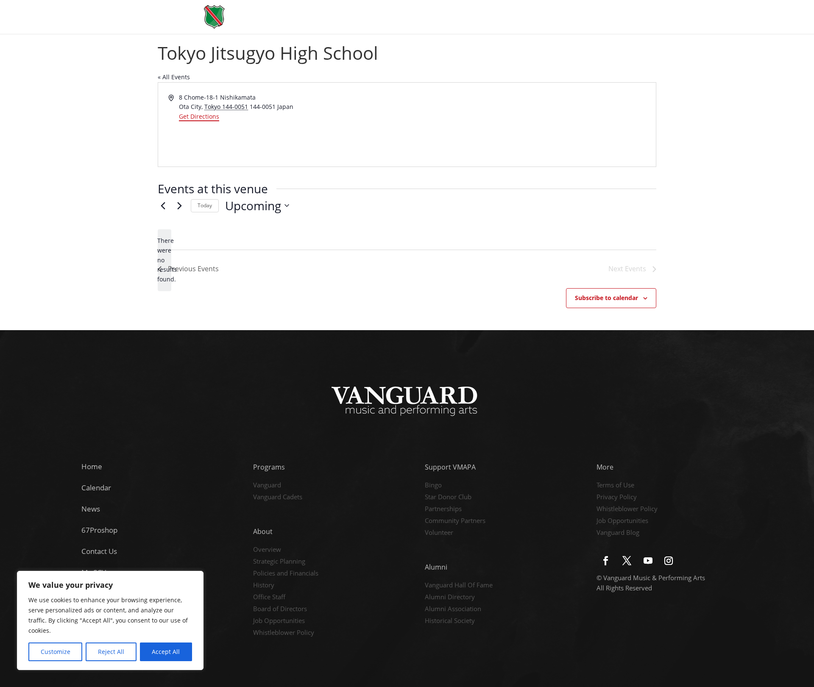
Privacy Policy (617, 497)
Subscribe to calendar (606, 298)
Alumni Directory (450, 597)
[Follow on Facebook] (605, 561)
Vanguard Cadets (277, 497)
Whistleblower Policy (283, 633)
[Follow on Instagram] (668, 560)
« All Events (174, 77)
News (90, 509)
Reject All (111, 652)
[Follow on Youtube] (648, 561)
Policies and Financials (285, 573)
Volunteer (439, 533)
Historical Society (450, 621)
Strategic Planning (279, 562)
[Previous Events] (163, 205)
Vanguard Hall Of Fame (459, 585)
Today (205, 205)
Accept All (166, 652)
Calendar (96, 487)
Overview (267, 550)
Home (91, 466)
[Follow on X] (627, 561)
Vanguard (267, 485)
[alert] (164, 260)
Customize (55, 652)
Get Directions (199, 116)
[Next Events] (179, 205)
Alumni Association (453, 609)
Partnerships (443, 509)
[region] (110, 620)
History (263, 585)
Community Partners (455, 521)
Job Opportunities (279, 621)
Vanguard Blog (618, 533)
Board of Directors (280, 609)
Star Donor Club (448, 497)
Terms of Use (615, 485)
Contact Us (99, 551)
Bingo (433, 485)
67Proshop (99, 530)
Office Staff (269, 597)
